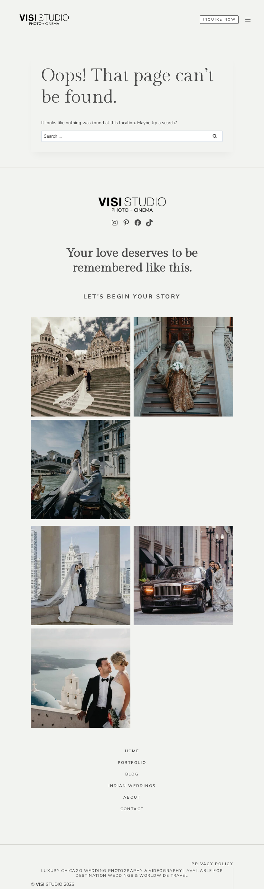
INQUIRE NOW (219, 19)
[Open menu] (248, 19)
